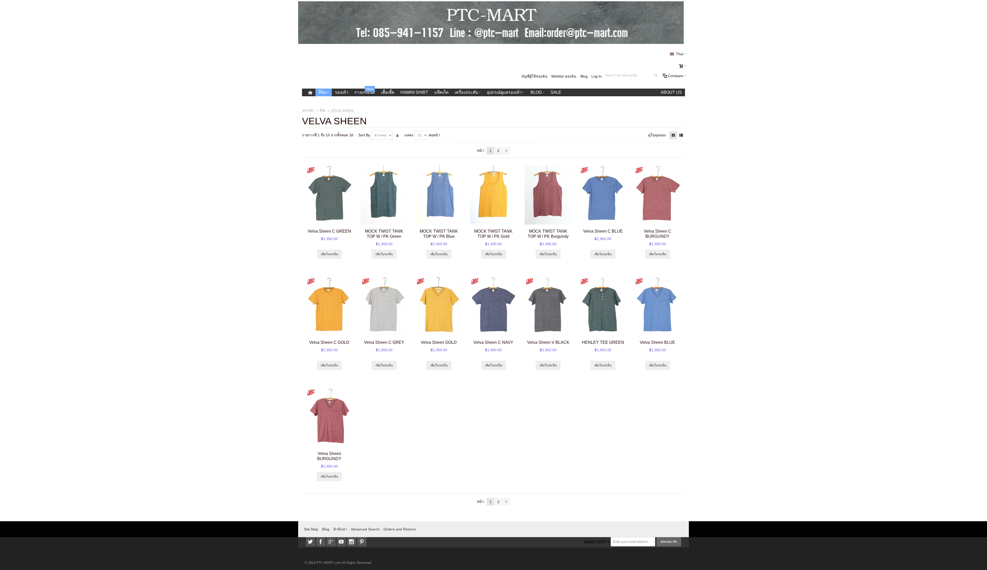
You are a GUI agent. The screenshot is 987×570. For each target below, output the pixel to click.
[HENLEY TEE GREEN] (602, 306)
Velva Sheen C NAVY (493, 342)
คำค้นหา (340, 529)
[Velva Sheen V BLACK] (548, 306)
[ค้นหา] (655, 75)
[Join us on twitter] (311, 542)
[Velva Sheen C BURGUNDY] (657, 195)
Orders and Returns (399, 529)
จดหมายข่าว (596, 541)
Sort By (364, 135)
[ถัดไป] (506, 151)
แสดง (409, 135)
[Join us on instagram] (352, 542)
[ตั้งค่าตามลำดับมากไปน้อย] (397, 135)
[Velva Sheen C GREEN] (329, 195)
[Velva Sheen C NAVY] (493, 306)
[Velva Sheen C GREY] (384, 306)
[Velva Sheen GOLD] (438, 306)
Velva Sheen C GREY (384, 342)
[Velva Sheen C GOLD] (329, 306)
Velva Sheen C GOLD (329, 342)
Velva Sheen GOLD (439, 342)
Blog (584, 76)
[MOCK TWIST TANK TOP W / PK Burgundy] (548, 195)
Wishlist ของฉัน (563, 76)
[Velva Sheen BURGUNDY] (329, 417)
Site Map (311, 529)
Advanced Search (365, 529)
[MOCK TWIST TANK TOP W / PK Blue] (438, 195)
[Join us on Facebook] (321, 542)
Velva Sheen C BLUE (603, 231)
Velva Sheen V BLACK (548, 342)
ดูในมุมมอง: (657, 135)
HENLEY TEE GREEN (603, 342)
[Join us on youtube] (342, 542)
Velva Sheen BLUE (657, 342)
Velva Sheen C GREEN (329, 231)
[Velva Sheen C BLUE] (602, 195)
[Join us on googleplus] (331, 542)
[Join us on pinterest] (362, 542)
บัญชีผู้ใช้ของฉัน (534, 76)
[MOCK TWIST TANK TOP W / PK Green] (384, 195)
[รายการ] (681, 135)
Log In (596, 76)
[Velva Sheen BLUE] (657, 306)
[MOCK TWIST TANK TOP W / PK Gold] (493, 195)
